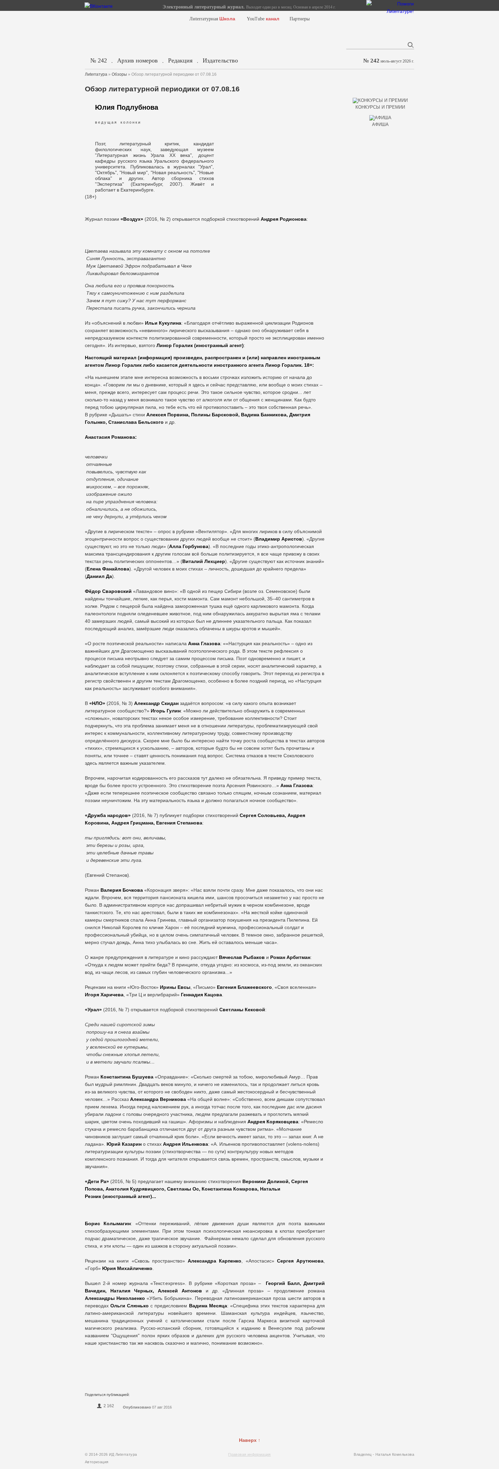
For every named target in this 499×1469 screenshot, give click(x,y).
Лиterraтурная (212, 18)
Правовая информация (249, 1454)
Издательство (220, 60)
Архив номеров (137, 60)
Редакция (180, 60)
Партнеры (300, 18)
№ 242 (98, 60)
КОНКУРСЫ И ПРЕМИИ (380, 107)
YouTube (263, 18)
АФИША (380, 124)
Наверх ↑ (249, 1440)
